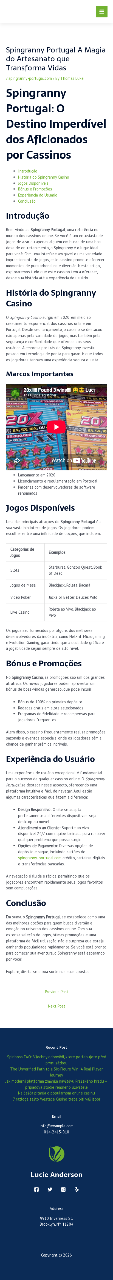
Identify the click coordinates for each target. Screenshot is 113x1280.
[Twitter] (49, 1189)
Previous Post (56, 991)
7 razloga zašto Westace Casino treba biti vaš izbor (56, 1099)
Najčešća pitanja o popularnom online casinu (56, 1093)
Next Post (56, 1006)
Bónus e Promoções (35, 189)
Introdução (27, 171)
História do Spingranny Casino (43, 177)
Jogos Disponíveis (33, 183)
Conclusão (27, 201)
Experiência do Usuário (37, 195)
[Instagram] (63, 1189)
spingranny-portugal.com (30, 78)
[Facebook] (36, 1189)
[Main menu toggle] (102, 11)
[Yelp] (76, 1189)
